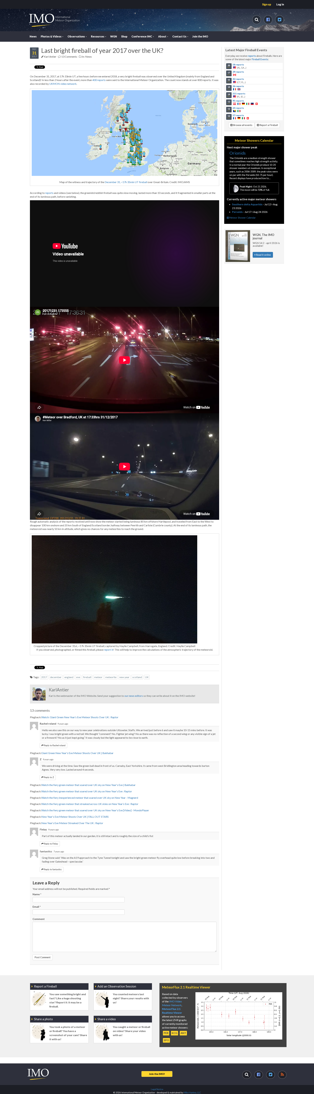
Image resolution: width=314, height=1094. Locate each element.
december (55, 677)
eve (78, 677)
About (162, 36)
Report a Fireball (268, 125)
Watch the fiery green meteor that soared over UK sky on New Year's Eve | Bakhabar (88, 784)
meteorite (110, 677)
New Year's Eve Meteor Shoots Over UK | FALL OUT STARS (75, 816)
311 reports (239, 93)
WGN (113, 36)
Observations (76, 36)
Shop (124, 36)
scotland (137, 677)
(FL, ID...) (236, 95)
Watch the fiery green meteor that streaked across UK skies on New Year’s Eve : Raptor (89, 803)
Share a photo (43, 1019)
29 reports (238, 72)
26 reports (238, 86)
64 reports (238, 108)
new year (124, 677)
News (33, 36)
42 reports (238, 79)
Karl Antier (50, 56)
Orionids (237, 153)
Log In (280, 4)
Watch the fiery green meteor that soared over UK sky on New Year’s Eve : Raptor (86, 791)
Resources (98, 36)
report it (108, 649)
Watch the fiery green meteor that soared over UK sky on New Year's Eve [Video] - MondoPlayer (95, 810)
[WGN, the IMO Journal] (238, 246)
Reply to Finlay (51, 843)
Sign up (266, 4)
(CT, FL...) (236, 80)
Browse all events (242, 125)
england (68, 677)
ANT (183, 1032)
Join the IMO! (157, 1073)
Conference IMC (142, 36)
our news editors (133, 695)
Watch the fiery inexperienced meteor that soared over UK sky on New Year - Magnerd (89, 797)
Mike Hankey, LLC (192, 1092)
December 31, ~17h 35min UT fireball (126, 182)
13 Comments (69, 56)
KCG (174, 1032)
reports (49, 192)
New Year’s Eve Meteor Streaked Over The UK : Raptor (72, 823)
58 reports (238, 64)
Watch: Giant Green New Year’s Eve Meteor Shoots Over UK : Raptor (79, 717)
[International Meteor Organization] (28, 1)
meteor (98, 677)
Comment (39, 918)
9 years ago (63, 723)
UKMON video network (63, 83)
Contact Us (179, 36)
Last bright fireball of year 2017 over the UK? (102, 50)
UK (147, 677)
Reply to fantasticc (53, 869)
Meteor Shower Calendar (242, 217)
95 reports (238, 100)
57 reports (238, 115)
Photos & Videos (51, 36)
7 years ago (58, 851)
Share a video (106, 1019)
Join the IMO (200, 36)
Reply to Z (49, 777)
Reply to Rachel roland (54, 745)
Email (37, 906)
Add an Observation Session (116, 986)
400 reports (99, 79)
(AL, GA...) (236, 66)
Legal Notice (157, 1089)
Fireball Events (260, 59)
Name (37, 894)
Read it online (263, 254)
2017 (44, 677)
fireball (87, 677)
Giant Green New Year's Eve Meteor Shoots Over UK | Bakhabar (77, 753)
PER (166, 1032)
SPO (166, 1040)
